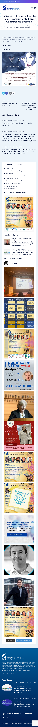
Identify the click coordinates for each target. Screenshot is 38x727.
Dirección (6, 45)
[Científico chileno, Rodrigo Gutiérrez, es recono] (19, 591)
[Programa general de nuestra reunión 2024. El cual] (19, 313)
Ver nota (6, 49)
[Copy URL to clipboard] (13, 93)
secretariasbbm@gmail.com (12, 673)
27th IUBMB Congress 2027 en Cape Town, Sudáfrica (22, 253)
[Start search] (35, 8)
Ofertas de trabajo (11, 186)
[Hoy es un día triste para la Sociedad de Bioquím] (19, 560)
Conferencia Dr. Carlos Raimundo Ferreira (17, 124)
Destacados (9, 173)
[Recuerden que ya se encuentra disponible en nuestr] (19, 529)
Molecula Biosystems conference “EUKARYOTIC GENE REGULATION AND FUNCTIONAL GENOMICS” (19, 151)
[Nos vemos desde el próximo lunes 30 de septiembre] (19, 344)
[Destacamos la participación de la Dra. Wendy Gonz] (19, 282)
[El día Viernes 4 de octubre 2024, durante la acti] (19, 375)
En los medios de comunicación (16, 176)
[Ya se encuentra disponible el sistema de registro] (19, 622)
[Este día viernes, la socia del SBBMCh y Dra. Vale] (19, 436)
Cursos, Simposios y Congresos (13, 120)
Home (9, 26)
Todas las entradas (20, 26)
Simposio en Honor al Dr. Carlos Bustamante (24, 705)
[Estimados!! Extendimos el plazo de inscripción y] (19, 498)
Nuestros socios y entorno (14, 183)
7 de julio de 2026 (17, 240)
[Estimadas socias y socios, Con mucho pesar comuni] (19, 406)
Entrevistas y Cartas (12, 178)
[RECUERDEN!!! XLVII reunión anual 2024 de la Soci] (19, 467)
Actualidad (9, 168)
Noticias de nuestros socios (14, 181)
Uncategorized (10, 188)
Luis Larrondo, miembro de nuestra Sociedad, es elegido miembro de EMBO (23, 244)
